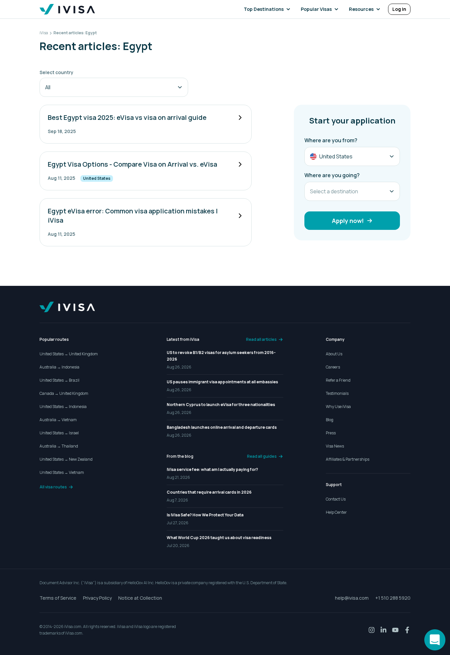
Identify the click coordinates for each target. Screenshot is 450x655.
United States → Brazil (59, 380)
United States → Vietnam (62, 472)
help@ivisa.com (352, 598)
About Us (334, 354)
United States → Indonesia (63, 406)
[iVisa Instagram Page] (371, 630)
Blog (329, 420)
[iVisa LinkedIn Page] (383, 630)
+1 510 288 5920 (392, 598)
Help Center (336, 512)
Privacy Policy (97, 598)
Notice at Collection (140, 598)
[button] (268, 9)
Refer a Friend (338, 380)
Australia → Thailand (59, 446)
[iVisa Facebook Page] (407, 630)
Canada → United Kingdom (64, 393)
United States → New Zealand (66, 459)
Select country (56, 72)
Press (331, 433)
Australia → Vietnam (58, 420)
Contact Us (336, 499)
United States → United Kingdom (69, 354)
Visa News (335, 446)
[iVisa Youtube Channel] (395, 630)
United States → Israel (59, 433)
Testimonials (337, 393)
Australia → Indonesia (59, 367)
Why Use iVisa (338, 406)
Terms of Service (58, 598)
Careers (333, 367)
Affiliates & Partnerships (347, 459)
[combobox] (114, 87)
